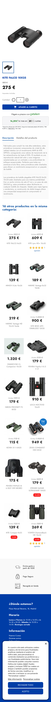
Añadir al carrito (25, 107)
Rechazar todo (25, 685)
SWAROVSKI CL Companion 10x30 (14, 365)
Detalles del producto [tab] (26, 137)
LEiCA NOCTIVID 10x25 (37, 405)
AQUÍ (25, 664)
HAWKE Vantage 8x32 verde (37, 286)
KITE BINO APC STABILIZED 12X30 (37, 327)
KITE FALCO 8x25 (14, 243)
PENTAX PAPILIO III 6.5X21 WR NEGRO (14, 486)
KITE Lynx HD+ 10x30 (37, 243)
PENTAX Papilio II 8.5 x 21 (37, 367)
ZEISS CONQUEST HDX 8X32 (37, 448)
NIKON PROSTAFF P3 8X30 (14, 408)
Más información (15, 679)
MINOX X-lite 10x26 (14, 285)
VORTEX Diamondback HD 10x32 (37, 533)
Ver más (18, 128)
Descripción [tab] (8, 137)
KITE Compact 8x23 (14, 532)
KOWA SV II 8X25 (14, 447)
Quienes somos (15, 638)
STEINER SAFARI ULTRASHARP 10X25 (37, 489)
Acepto (25, 691)
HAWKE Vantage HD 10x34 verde (14, 324)
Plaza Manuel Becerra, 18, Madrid (22, 609)
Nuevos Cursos (15, 635)
